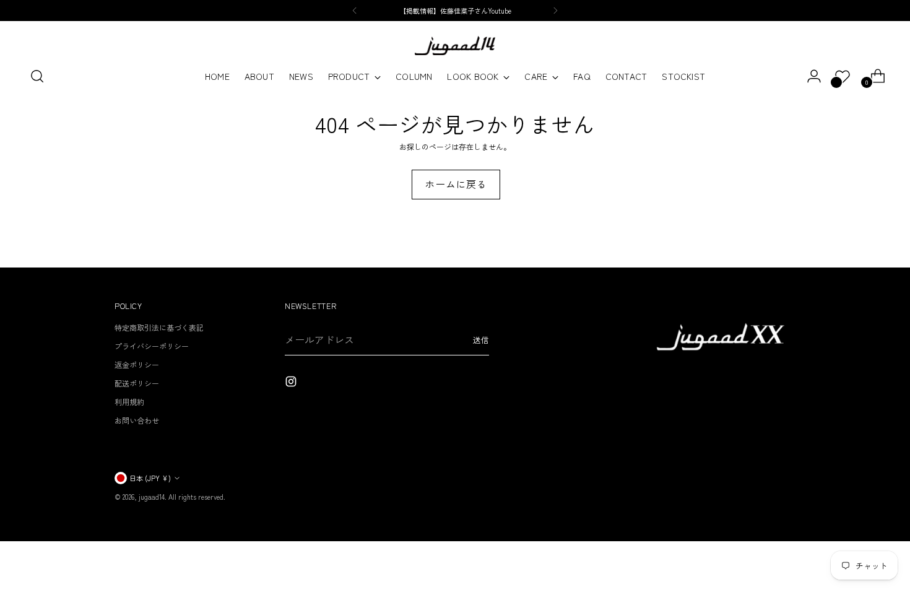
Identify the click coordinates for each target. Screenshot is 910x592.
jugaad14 (152, 497)
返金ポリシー (137, 364)
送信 (481, 340)
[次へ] (555, 10)
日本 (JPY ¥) (150, 478)
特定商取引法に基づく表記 (159, 327)
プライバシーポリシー (152, 346)
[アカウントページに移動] (809, 76)
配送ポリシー (137, 383)
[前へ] (354, 10)
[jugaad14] (455, 45)
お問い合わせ (137, 420)
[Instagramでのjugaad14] (292, 383)
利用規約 (129, 401)
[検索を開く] (37, 76)
